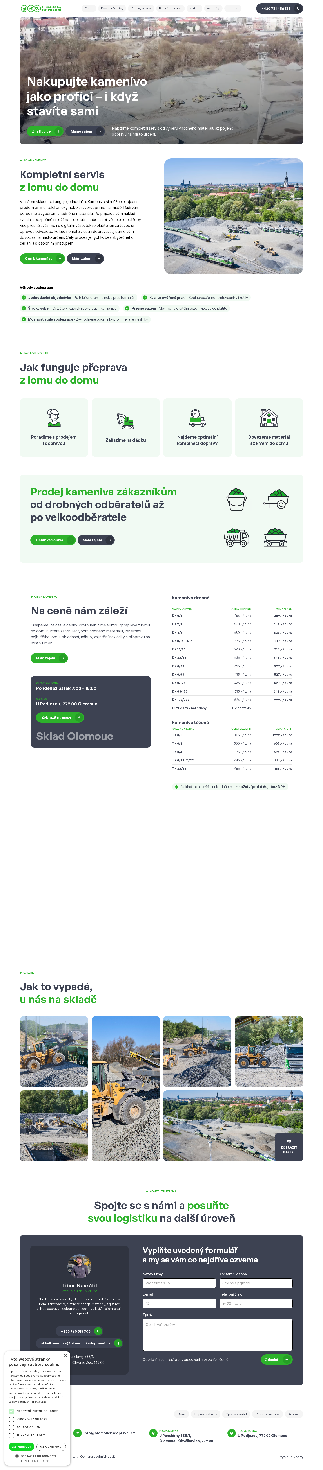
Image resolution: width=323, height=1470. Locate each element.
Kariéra (194, 8)
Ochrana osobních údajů (98, 1456)
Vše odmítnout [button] (51, 1446)
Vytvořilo (291, 1457)
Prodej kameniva (170, 8)
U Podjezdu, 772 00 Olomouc (262, 1435)
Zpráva (148, 1314)
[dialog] (37, 1408)
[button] (37, 1456)
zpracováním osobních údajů (205, 1359)
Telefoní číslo (231, 1294)
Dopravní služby (112, 8)
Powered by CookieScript (37, 1461)
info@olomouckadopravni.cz (109, 1433)
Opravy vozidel (141, 8)
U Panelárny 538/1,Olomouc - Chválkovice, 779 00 (186, 1438)
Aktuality (213, 8)
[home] (50, 8)
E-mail (148, 1294)
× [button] (65, 1355)
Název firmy (153, 1274)
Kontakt (232, 8)
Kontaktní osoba (233, 1274)
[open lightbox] (54, 1051)
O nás (89, 8)
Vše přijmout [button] (21, 1446)
